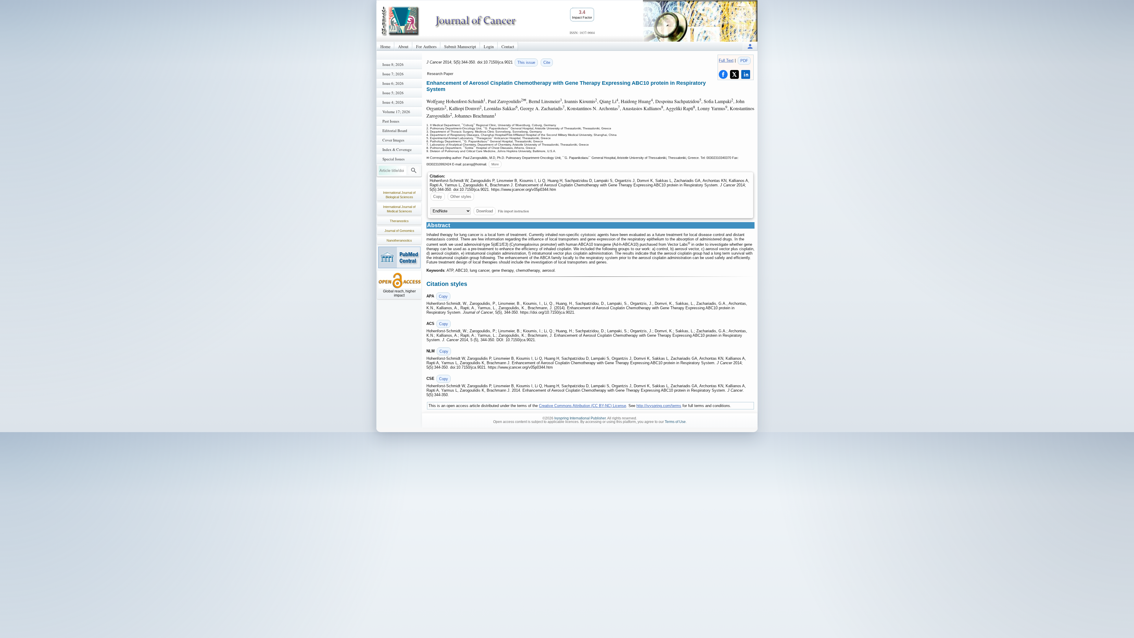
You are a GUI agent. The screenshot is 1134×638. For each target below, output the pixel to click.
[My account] (750, 46)
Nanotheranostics (399, 240)
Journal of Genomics (399, 230)
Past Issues (390, 121)
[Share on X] (734, 74)
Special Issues (393, 159)
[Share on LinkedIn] (745, 74)
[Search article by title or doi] (413, 170)
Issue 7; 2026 (393, 74)
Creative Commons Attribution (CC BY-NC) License (582, 405)
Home (385, 46)
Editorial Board (394, 130)
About (403, 46)
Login (489, 46)
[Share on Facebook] (723, 74)
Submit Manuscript (460, 46)
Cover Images (393, 140)
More (495, 164)
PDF (744, 60)
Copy (437, 196)
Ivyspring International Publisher (580, 418)
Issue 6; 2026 (393, 83)
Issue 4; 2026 (393, 102)
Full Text (726, 60)
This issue (526, 62)
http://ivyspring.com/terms (658, 405)
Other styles (460, 196)
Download (484, 211)
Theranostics (399, 221)
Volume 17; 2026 (396, 111)
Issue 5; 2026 (393, 92)
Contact (507, 46)
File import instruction (513, 211)
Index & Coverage (397, 149)
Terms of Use (675, 422)
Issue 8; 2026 (393, 64)
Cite (546, 62)
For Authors (426, 46)
